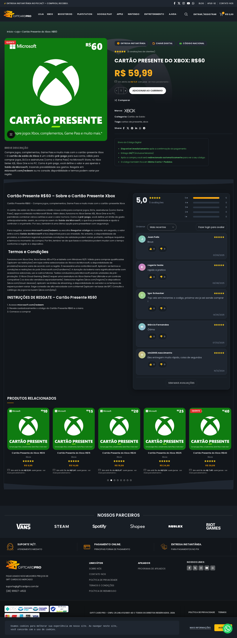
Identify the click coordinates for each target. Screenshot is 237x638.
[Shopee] (137, 526)
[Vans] (23, 526)
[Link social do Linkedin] (136, 128)
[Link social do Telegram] (144, 128)
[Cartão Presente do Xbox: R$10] (28, 429)
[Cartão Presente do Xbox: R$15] (74, 429)
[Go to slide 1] (108, 480)
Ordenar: (141, 226)
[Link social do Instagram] (183, 3)
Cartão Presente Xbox (93, 196)
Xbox (28, 457)
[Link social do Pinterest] (132, 128)
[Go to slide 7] (127, 480)
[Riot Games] (213, 526)
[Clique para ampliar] (11, 134)
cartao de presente (131, 121)
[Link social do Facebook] (175, 3)
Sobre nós (95, 568)
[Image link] (23, 564)
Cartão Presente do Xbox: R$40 (210, 452)
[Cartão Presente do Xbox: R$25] (165, 429)
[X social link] (179, 3)
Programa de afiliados (151, 568)
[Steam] (61, 526)
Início (10, 31)
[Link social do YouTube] (188, 3)
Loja (17, 31)
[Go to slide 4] (118, 480)
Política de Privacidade (103, 579)
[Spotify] (99, 526)
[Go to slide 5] (121, 480)
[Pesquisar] (186, 14)
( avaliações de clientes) (141, 51)
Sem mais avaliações (181, 383)
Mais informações (200, 627)
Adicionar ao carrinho (147, 90)
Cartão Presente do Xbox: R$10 (28, 452)
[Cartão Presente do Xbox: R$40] (210, 429)
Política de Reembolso (102, 591)
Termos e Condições (101, 585)
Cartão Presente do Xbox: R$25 (164, 452)
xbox (145, 121)
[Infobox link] (41, 547)
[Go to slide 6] (124, 480)
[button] (227, 628)
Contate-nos (97, 574)
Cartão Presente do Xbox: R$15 (73, 452)
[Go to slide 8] (131, 480)
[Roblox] (175, 526)
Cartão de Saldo (136, 116)
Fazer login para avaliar (211, 227)
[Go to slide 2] (111, 480)
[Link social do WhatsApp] (193, 3)
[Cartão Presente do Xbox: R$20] (119, 429)
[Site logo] (17, 14)
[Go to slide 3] (114, 480)
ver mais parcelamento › (158, 82)
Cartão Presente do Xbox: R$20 (119, 452)
